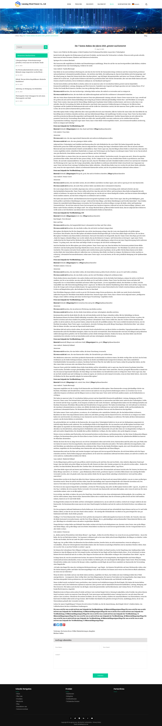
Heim (69, 4)
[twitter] (75, 718)
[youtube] (92, 718)
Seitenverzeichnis (22, 709)
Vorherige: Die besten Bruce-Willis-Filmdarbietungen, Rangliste (74, 631)
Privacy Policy (97, 722)
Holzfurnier (70, 694)
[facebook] (71, 718)
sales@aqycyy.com (83, 724)
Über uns (78, 4)
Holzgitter (69, 696)
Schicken (100, 675)
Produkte (89, 4)
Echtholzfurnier (71, 699)
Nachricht (102, 4)
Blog (112, 4)
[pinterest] (79, 718)
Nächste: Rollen (59, 633)
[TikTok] (87, 718)
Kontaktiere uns (124, 4)
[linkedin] (83, 718)
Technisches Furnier (72, 701)
